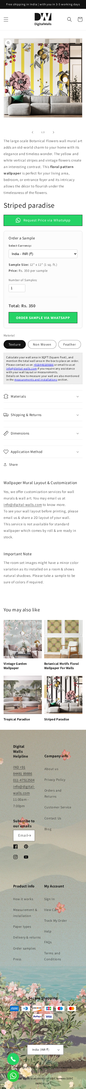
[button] (6, 19)
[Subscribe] (29, 835)
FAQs (48, 942)
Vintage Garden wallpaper (15, 665)
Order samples (24, 948)
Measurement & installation (25, 913)
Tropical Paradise (17, 719)
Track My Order (55, 920)
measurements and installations (35, 379)
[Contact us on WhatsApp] (13, 1076)
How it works (23, 899)
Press (17, 959)
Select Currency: (20, 245)
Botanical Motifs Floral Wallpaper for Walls (61, 665)
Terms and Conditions (52, 956)
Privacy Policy (54, 779)
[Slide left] (32, 132)
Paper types (22, 926)
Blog (47, 829)
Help (47, 931)
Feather (69, 344)
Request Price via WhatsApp (46, 220)
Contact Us (52, 818)
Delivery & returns (27, 937)
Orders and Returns (53, 793)
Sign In (49, 899)
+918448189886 (44, 364)
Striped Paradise (56, 719)
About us (51, 769)
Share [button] (13, 464)
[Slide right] (53, 132)
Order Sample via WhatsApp (43, 317)
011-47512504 (23, 780)
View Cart (51, 910)
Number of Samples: (23, 280)
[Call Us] (13, 1059)
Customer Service (57, 807)
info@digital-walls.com (21, 368)
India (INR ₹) (40, 1050)
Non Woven (42, 344)
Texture (15, 344)
